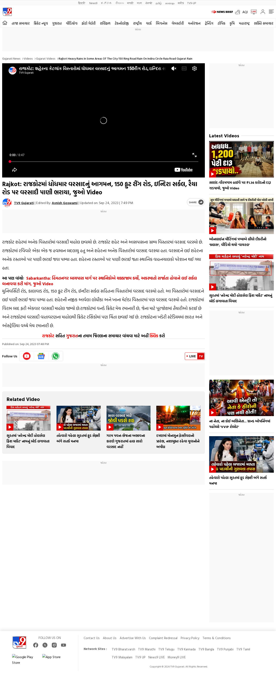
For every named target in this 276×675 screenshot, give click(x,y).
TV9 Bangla (206, 649)
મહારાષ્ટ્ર (244, 23)
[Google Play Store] (25, 659)
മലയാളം (169, 3)
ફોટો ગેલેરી (89, 23)
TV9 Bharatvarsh (123, 649)
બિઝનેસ (161, 23)
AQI (245, 11)
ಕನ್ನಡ (106, 3)
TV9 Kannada (186, 649)
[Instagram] (54, 645)
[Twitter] (44, 645)
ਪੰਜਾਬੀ (148, 3)
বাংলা (139, 3)
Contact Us (92, 637)
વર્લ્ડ (149, 23)
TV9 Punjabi (225, 649)
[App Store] (55, 659)
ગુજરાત (57, 23)
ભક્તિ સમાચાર (263, 23)
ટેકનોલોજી (122, 23)
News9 (93, 3)
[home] (4, 23)
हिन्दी (82, 3)
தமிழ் (159, 3)
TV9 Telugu (166, 649)
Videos (28, 58)
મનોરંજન (194, 23)
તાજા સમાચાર (21, 23)
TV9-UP (191, 3)
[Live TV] (252, 12)
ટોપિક (221, 23)
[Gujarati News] (7, 11)
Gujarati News (11, 58)
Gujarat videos (45, 58)
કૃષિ (232, 23)
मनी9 (181, 3)
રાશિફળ (105, 23)
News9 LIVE (156, 657)
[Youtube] (27, 356)
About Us (109, 637)
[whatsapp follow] (56, 356)
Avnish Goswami (65, 202)
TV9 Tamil (243, 649)
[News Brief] (222, 12)
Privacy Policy (190, 637)
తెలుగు (119, 3)
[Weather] (238, 11)
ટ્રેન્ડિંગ (209, 23)
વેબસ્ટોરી (178, 23)
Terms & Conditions (216, 637)
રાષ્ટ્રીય (137, 23)
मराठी (130, 3)
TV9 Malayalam (122, 657)
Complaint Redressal (163, 637)
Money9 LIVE (177, 657)
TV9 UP (140, 657)
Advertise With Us (133, 637)
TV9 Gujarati (24, 202)
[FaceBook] (35, 645)
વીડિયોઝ (71, 23)
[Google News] (41, 356)
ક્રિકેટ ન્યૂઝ (41, 23)
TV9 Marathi (146, 649)
